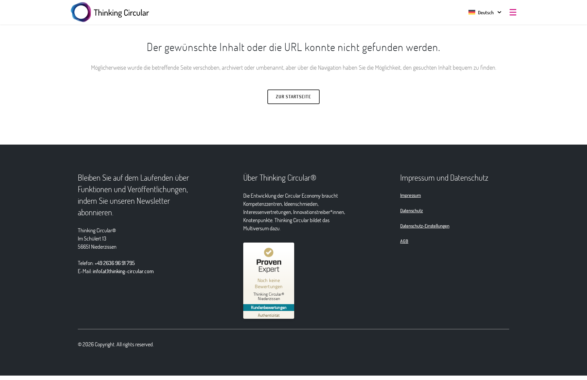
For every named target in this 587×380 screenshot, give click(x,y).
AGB (404, 241)
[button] (481, 12)
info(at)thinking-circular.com (123, 271)
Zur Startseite (293, 97)
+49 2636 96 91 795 (115, 262)
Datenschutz (411, 210)
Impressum (410, 195)
